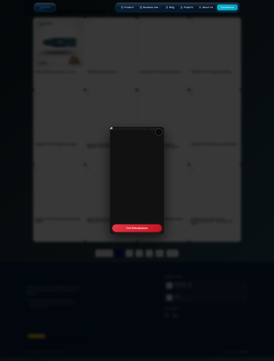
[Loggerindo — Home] (45, 7)
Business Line (150, 7)
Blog (171, 7)
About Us (207, 7)
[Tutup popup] (158, 132)
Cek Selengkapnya (137, 228)
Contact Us (227, 7)
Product (129, 7)
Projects (188, 7)
